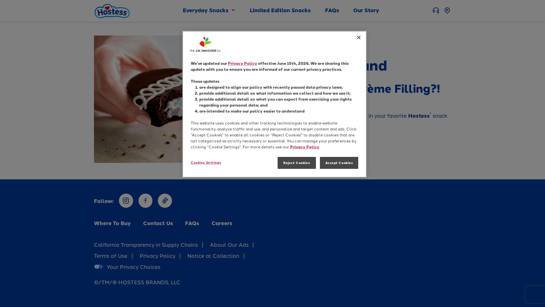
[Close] (359, 37)
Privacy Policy (242, 63)
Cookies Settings (206, 162)
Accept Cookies (339, 162)
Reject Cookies (296, 162)
